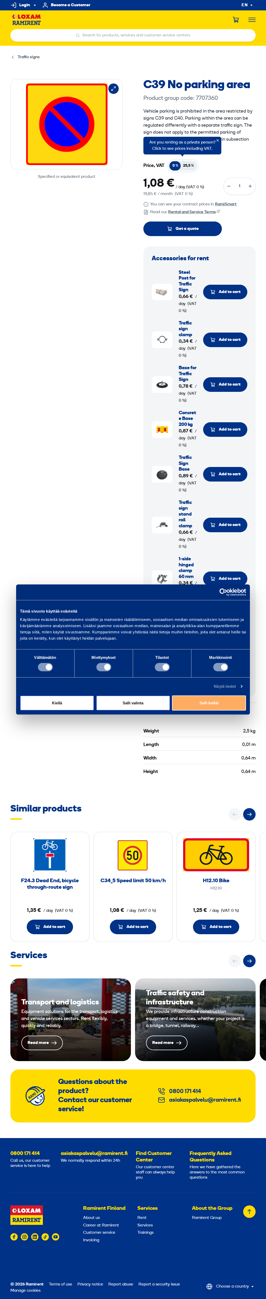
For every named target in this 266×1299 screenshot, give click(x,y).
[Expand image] (113, 88)
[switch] (103, 667)
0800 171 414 (185, 1092)
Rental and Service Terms (192, 212)
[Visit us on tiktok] (45, 1236)
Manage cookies (25, 1291)
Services (147, 1208)
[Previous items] (235, 814)
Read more (70, 1019)
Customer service (99, 1233)
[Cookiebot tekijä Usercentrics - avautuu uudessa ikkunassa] (223, 592)
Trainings (145, 1233)
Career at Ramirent (101, 1225)
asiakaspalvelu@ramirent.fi (205, 1100)
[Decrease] (229, 186)
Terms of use (60, 1284)
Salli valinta (133, 702)
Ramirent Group (207, 1218)
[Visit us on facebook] (14, 1236)
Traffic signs (29, 57)
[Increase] (250, 186)
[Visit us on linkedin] (34, 1236)
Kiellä (57, 702)
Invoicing (91, 1240)
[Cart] (236, 19)
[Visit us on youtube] (55, 1236)
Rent (142, 1218)
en (245, 5)
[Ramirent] (26, 19)
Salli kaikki (209, 702)
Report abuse (120, 1284)
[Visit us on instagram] (24, 1236)
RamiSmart (226, 204)
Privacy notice (90, 1284)
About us (91, 1218)
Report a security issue (159, 1284)
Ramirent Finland (104, 1208)
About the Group (212, 1208)
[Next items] (249, 814)
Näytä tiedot (225, 686)
